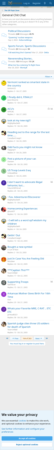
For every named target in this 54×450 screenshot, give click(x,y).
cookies (22, 420)
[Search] (50, 3)
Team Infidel (12, 273)
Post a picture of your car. (21, 158)
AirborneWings (25, 40)
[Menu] (4, 3)
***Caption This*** (18, 270)
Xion (9, 299)
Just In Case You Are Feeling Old (25, 258)
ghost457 (11, 211)
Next (37, 338)
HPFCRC (10, 111)
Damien (10, 161)
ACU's (10, 108)
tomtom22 (11, 88)
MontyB (23, 67)
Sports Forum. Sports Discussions (27, 46)
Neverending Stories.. (20, 58)
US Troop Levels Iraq (19, 170)
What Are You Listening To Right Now (24, 65)
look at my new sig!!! (19, 120)
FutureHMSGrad (14, 188)
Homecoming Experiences (22, 208)
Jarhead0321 (12, 314)
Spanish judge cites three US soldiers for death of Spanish (28, 325)
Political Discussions (19, 31)
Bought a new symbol (19, 246)
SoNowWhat (12, 173)
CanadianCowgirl (14, 138)
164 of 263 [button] (27, 338)
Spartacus (11, 284)
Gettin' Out (13, 235)
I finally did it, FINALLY (20, 97)
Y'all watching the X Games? (20, 52)
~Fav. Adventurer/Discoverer (23, 197)
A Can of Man (12, 249)
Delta (46, 52)
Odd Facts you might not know (24, 147)
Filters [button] (47, 76)
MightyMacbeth (13, 123)
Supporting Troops (17, 281)
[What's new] (45, 3)
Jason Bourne (12, 100)
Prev (16, 338)
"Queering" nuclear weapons (20, 37)
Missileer (11, 261)
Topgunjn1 (11, 150)
